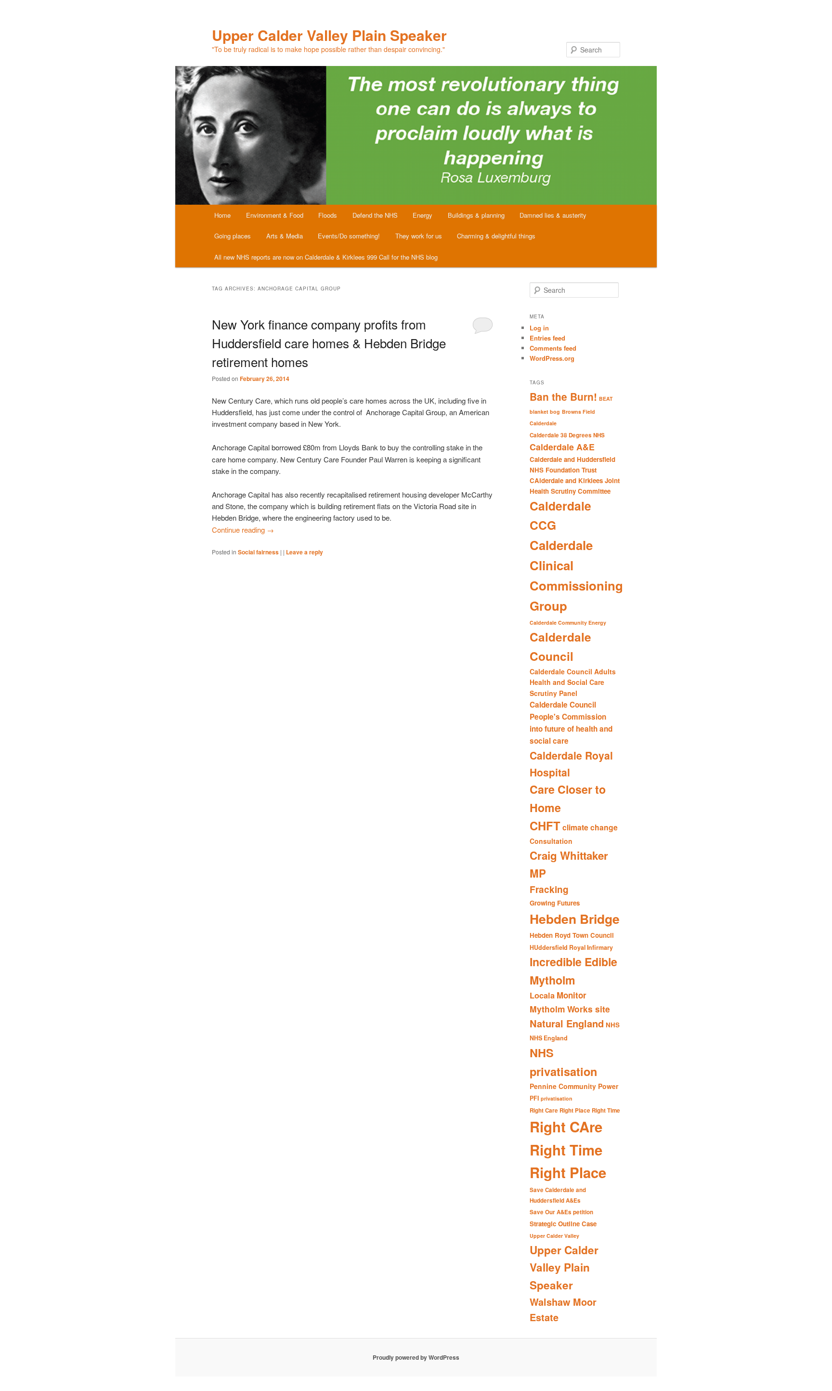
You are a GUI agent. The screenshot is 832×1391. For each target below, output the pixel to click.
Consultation (551, 841)
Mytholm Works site (570, 1009)
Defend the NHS (375, 215)
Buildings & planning (476, 215)
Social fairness (258, 552)
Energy (422, 215)
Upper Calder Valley (554, 1235)
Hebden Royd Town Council (572, 935)
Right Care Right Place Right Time (575, 1110)
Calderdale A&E (562, 447)
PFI (534, 1098)
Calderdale (543, 423)
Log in (539, 327)
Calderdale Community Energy (568, 622)
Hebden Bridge (575, 918)
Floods (327, 215)
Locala (542, 995)
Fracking (549, 889)
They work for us (418, 235)
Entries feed (547, 337)
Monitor (571, 995)
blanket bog (545, 411)
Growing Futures (555, 902)
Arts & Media (284, 235)
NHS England (549, 1038)
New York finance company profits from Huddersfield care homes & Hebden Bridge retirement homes (329, 342)
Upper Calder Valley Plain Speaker (329, 35)
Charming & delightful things (496, 235)
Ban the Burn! (563, 396)
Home (222, 215)
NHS (613, 1024)
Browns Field (578, 411)
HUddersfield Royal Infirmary (571, 947)
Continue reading (243, 530)
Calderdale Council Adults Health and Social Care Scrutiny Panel (573, 682)
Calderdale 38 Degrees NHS (567, 435)
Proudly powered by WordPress (416, 1357)
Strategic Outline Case (563, 1223)
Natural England (567, 1023)
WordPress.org (552, 358)
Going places (232, 235)
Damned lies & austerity (553, 215)
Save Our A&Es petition (561, 1212)
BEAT (606, 398)
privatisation (556, 1098)
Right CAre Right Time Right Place (568, 1149)
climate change (590, 827)
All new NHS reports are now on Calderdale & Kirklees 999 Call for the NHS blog (326, 257)
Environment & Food (274, 215)
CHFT (545, 825)
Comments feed (553, 348)
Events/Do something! (349, 235)
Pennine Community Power (574, 1086)
